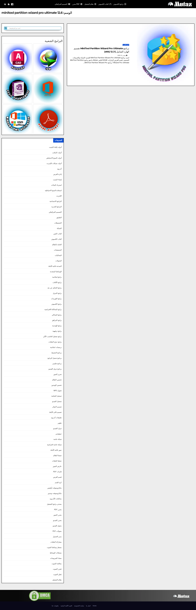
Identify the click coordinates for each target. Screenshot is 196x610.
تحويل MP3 (58, 390)
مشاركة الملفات (56, 542)
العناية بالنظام (57, 244)
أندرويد (59, 169)
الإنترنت (59, 196)
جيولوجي (59, 434)
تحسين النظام (57, 380)
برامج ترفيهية (57, 331)
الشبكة (59, 228)
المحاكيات (58, 255)
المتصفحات (58, 250)
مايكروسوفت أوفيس (54, 488)
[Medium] (5, 4)
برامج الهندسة (57, 326)
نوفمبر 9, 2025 (121, 55)
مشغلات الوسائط (56, 553)
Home (94, 606)
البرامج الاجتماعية (56, 201)
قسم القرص (126, 45)
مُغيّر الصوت (57, 574)
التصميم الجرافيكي (61, 4)
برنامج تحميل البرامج (55, 358)
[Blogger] (9, 4)
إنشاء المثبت (57, 180)
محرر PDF (58, 509)
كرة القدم (58, 482)
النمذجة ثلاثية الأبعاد (55, 266)
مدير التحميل (57, 537)
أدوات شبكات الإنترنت (54, 163)
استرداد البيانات (56, 185)
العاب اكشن (57, 234)
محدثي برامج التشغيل (54, 504)
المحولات (58, 261)
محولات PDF (57, 531)
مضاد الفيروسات (56, 558)
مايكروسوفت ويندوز (55, 493)
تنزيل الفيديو (57, 428)
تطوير (60, 423)
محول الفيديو (57, 526)
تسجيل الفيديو (57, 401)
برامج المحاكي (57, 315)
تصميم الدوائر (57, 407)
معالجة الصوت (57, 564)
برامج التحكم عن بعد (54, 288)
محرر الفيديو (57, 520)
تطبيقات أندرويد (56, 418)
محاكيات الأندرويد (56, 499)
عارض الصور (57, 466)
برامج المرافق (57, 320)
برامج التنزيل (57, 293)
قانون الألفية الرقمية (66, 606)
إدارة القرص (57, 174)
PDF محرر (76, 4)
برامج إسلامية (57, 277)
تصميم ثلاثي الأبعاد (55, 412)
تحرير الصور (57, 374)
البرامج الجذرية (56, 207)
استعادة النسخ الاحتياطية (53, 190)
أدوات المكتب (57, 153)
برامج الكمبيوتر (118, 4)
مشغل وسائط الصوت (54, 547)
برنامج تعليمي (57, 363)
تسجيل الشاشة (56, 396)
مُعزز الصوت (57, 569)
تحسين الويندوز (56, 385)
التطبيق (59, 217)
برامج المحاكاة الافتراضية (53, 309)
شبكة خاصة (57, 439)
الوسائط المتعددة (56, 272)
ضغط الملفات (57, 461)
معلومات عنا (55, 606)
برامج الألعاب (57, 282)
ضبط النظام (57, 455)
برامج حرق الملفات (55, 342)
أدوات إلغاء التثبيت (55, 147)
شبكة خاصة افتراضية (54, 445)
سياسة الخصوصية (79, 606)
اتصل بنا (88, 606)
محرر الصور (57, 515)
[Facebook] (12, 4)
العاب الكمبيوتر (103, 4)
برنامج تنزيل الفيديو (55, 369)
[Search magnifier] (5, 28)
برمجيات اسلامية (56, 347)
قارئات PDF (57, 472)
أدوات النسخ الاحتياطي (54, 158)
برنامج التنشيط (56, 353)
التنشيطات (58, 223)
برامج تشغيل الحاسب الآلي (52, 336)
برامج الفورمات (56, 299)
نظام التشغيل (89, 4)
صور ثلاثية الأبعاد (56, 450)
